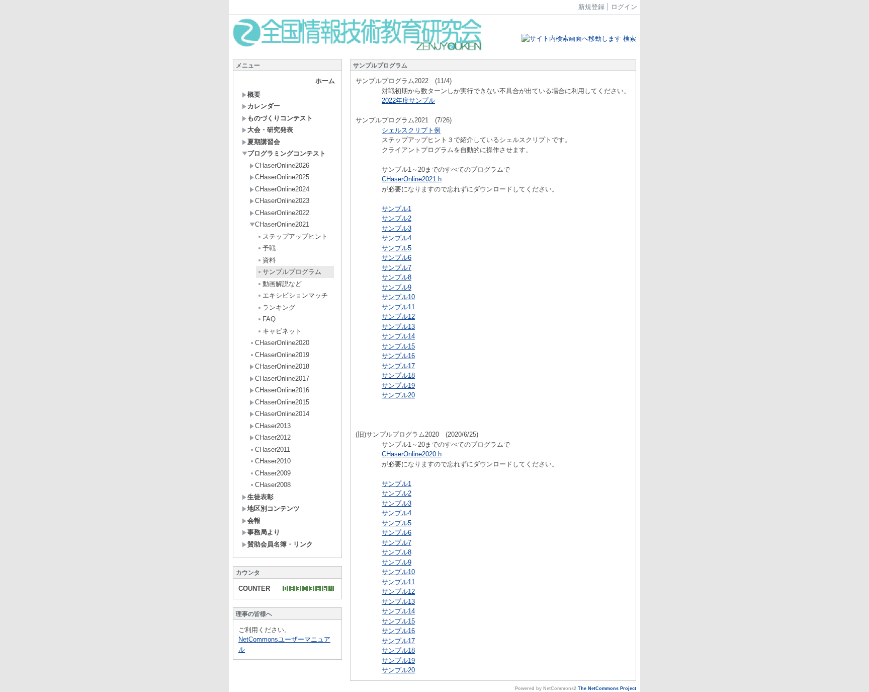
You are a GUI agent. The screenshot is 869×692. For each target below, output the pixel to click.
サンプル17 (398, 366)
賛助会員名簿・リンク (280, 544)
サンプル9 (396, 287)
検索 (628, 38)
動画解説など (282, 284)
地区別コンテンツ (273, 508)
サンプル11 (398, 307)
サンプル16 (398, 356)
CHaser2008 (273, 485)
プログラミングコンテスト (286, 153)
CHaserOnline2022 (282, 213)
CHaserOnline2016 (282, 390)
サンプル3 (396, 228)
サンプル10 (398, 297)
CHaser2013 (273, 426)
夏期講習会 (263, 142)
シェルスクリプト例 (411, 130)
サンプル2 (396, 218)
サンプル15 (398, 346)
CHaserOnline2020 (282, 343)
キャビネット (282, 331)
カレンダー (263, 106)
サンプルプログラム (292, 271)
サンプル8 (396, 277)
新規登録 (591, 7)
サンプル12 (398, 316)
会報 (253, 520)
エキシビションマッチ (295, 295)
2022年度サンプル (408, 100)
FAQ (269, 319)
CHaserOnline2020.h (412, 454)
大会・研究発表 (270, 129)
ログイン (624, 7)
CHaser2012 (273, 437)
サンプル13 (398, 326)
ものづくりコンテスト (280, 118)
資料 (269, 260)
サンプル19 (398, 385)
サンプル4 (396, 238)
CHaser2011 (272, 449)
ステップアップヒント (295, 236)
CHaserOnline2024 (282, 189)
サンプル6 (396, 257)
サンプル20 (398, 395)
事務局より (263, 532)
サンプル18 (398, 375)
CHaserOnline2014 (282, 414)
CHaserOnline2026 (282, 165)
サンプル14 (398, 336)
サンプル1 (396, 209)
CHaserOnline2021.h (412, 179)
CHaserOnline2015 (282, 402)
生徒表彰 (260, 497)
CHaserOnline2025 (282, 177)
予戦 (269, 248)
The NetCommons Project (607, 688)
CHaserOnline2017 (282, 378)
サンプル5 (396, 248)
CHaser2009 (273, 473)
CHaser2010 (273, 461)
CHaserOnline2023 (282, 200)
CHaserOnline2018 (282, 366)
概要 (253, 94)
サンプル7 (396, 267)
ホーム (325, 81)
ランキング (279, 307)
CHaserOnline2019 (282, 355)
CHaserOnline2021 (282, 224)
